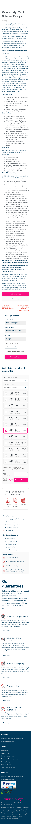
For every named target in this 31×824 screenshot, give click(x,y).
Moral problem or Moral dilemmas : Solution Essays (23, 308)
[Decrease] (15, 474)
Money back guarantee (8, 756)
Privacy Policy (5, 762)
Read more (6, 631)
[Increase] (26, 474)
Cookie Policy (5, 753)
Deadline (7, 335)
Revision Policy (6, 765)
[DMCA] (6, 792)
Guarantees (4, 750)
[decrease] (7, 346)
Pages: (5, 473)
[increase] (15, 346)
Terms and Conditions (8, 768)
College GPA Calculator (8, 741)
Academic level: (9, 384)
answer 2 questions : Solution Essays (8, 307)
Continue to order (15, 294)
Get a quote (15, 299)
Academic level (9, 327)
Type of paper (9, 319)
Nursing (4, 21)
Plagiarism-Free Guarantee (9, 759)
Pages (7, 343)
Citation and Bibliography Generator (12, 738)
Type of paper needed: (10, 377)
